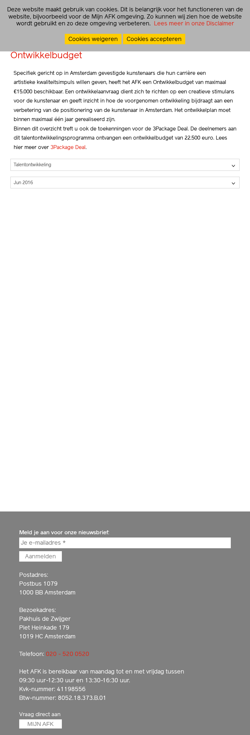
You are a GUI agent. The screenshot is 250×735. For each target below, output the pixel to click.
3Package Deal (68, 147)
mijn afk (40, 724)
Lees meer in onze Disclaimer (193, 23)
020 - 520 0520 (67, 653)
